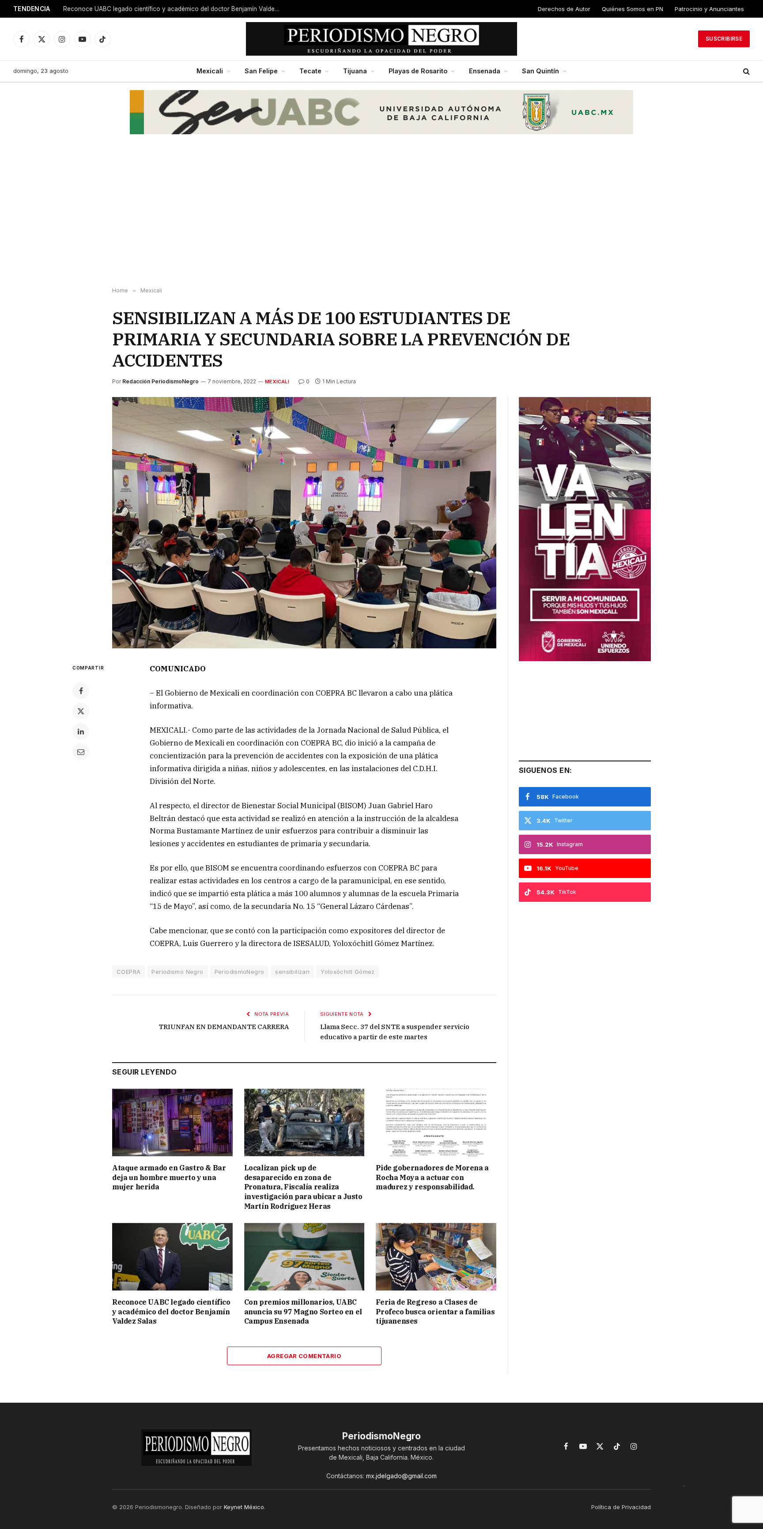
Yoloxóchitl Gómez (348, 971)
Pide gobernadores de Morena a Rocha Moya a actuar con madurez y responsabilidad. (432, 1177)
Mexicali (209, 71)
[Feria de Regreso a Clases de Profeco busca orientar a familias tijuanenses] (436, 1257)
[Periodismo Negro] (381, 39)
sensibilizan (292, 971)
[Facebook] (80, 690)
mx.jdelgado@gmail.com (401, 1476)
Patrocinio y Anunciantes (709, 8)
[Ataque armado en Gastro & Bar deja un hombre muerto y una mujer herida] (172, 1122)
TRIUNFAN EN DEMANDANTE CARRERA (224, 1026)
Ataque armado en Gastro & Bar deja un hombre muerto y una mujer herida (169, 1177)
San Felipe (261, 71)
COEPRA (128, 971)
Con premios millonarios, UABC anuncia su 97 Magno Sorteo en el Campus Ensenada (303, 1312)
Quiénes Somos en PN (632, 8)
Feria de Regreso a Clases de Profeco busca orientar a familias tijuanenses (435, 1312)
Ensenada (484, 71)
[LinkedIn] (80, 731)
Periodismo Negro (177, 971)
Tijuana (355, 71)
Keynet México (244, 1506)
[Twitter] (80, 711)
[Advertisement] (381, 217)
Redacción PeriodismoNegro (160, 381)
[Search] (745, 71)
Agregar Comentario (304, 1355)
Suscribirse (724, 38)
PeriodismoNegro (239, 971)
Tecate (310, 71)
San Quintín (540, 71)
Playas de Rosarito (418, 71)
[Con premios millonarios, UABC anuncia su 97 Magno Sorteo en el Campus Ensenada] (304, 1257)
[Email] (80, 751)
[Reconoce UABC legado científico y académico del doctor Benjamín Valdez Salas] (172, 1257)
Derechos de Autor (564, 8)
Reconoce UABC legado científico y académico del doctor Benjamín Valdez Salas (173, 8)
